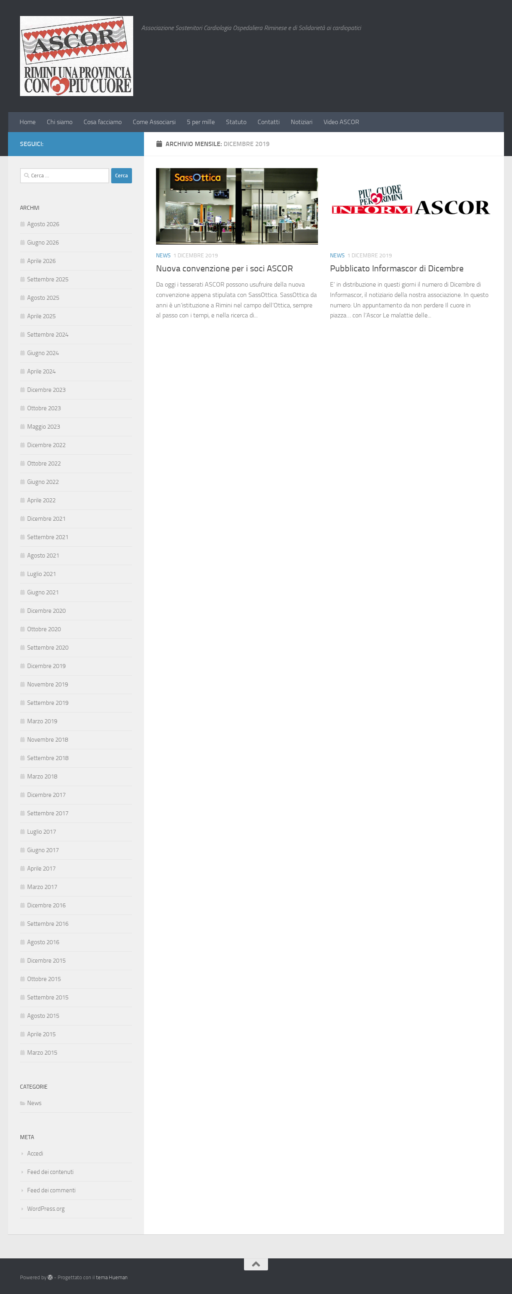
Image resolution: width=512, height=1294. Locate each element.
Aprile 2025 (41, 316)
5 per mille (201, 122)
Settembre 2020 (47, 647)
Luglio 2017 (41, 831)
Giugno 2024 (43, 353)
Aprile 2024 (41, 371)
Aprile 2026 (41, 261)
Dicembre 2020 (46, 610)
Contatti (269, 122)
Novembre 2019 (47, 684)
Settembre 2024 (47, 334)
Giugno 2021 (43, 592)
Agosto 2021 (43, 555)
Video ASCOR (341, 122)
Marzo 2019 (42, 721)
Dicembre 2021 (46, 518)
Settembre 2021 (47, 537)
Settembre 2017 (47, 813)
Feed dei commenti (51, 1190)
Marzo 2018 (42, 776)
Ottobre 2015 (44, 979)
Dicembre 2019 (46, 666)
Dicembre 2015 (46, 960)
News (163, 255)
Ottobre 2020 (44, 629)
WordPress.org (46, 1208)
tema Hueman (112, 1277)
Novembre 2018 (47, 739)
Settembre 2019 (47, 702)
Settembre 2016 (47, 923)
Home (28, 122)
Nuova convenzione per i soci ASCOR (224, 268)
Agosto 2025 (43, 297)
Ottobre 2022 (44, 463)
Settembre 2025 (47, 279)
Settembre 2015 (47, 997)
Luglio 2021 (41, 574)
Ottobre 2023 (44, 408)
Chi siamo (59, 122)
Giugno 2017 (43, 850)
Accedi (35, 1153)
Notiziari (301, 122)
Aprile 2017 (41, 868)
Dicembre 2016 (46, 905)
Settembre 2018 (47, 758)
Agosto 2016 (43, 942)
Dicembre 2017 (46, 794)
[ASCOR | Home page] (76, 56)
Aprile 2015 (41, 1034)
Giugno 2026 (43, 242)
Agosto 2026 (43, 224)
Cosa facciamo (103, 122)
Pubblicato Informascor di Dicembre (397, 268)
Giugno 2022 (43, 482)
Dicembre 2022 (46, 445)
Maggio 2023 (43, 426)
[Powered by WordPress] (50, 1277)
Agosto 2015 (43, 1015)
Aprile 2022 (41, 500)
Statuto (236, 122)
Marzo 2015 (42, 1052)
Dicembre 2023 (46, 389)
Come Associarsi (154, 122)
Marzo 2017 (42, 887)
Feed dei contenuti (50, 1172)
